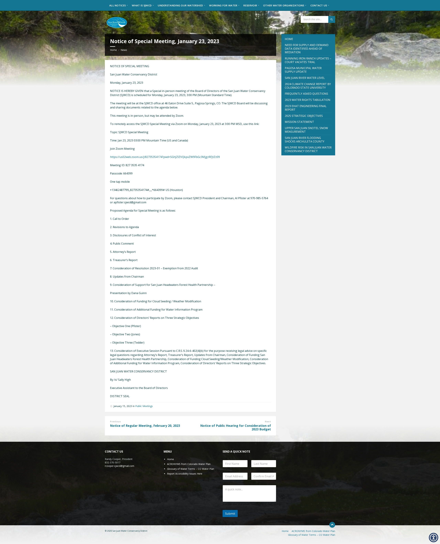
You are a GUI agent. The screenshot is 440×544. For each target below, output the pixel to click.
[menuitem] (117, 5)
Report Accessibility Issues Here (184, 473)
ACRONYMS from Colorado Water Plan (189, 464)
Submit (230, 513)
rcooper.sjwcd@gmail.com (119, 466)
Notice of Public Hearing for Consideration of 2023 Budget (235, 427)
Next (268, 421)
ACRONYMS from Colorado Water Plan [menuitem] (313, 531)
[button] (433, 537)
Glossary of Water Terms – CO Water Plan (190, 468)
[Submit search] (331, 19)
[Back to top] (332, 525)
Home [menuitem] (285, 531)
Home (113, 50)
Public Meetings (144, 406)
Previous (115, 421)
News (124, 50)
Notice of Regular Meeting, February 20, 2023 (145, 426)
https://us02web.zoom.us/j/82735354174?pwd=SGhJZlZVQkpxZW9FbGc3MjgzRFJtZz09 (165, 157)
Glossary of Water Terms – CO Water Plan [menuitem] (311, 534)
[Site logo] (117, 22)
